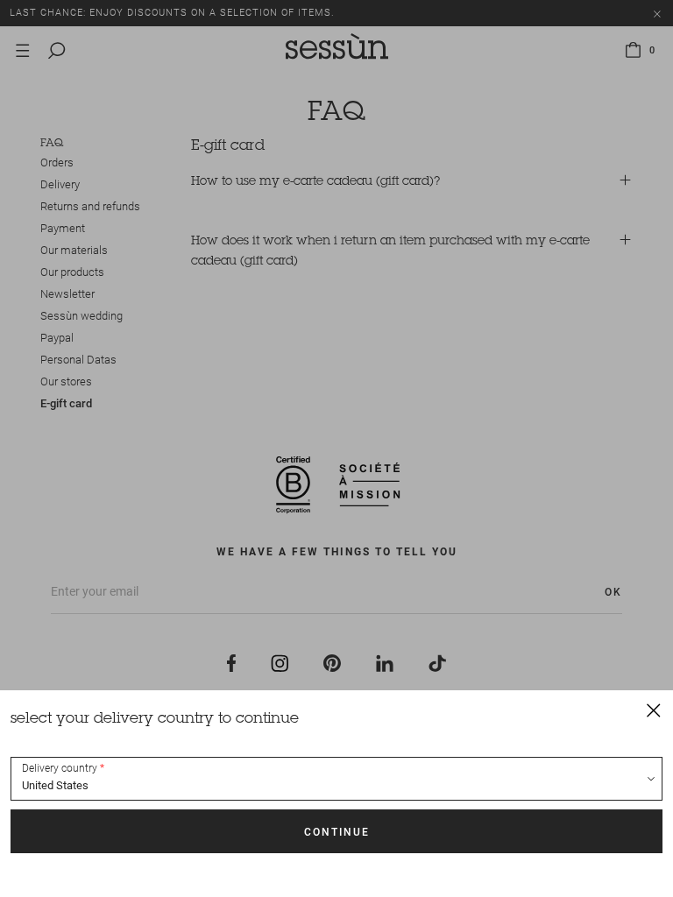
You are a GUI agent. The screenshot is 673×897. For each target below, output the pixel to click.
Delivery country (59, 768)
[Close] (653, 709)
